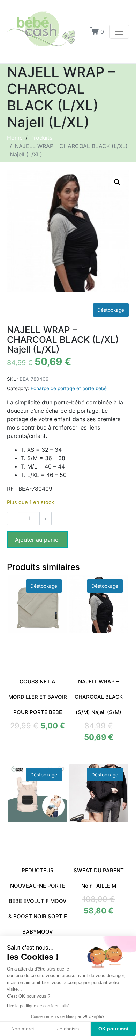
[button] (117, 182)
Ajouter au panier (37, 539)
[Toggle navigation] (119, 32)
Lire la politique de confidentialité (38, 1006)
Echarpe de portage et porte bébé (69, 388)
